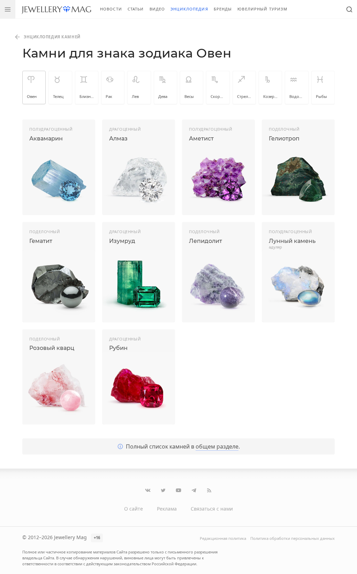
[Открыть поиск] (349, 9)
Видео (157, 9)
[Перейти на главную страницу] (56, 9)
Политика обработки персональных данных (292, 538)
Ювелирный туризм (262, 9)
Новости (111, 9)
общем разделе (217, 446)
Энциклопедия (189, 9)
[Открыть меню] (7, 9)
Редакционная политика (223, 538)
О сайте (133, 508)
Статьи (136, 9)
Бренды (223, 9)
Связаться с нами (212, 508)
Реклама (167, 508)
